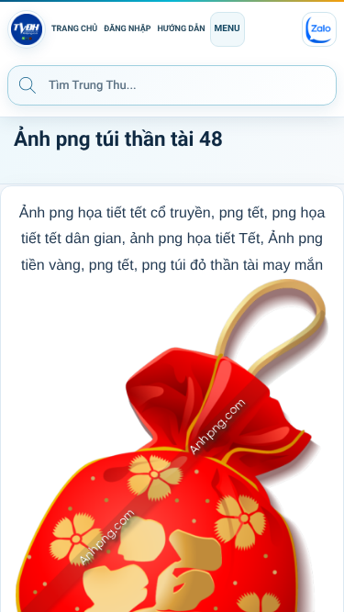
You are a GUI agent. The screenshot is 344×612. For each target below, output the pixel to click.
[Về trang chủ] (26, 29)
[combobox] (172, 85)
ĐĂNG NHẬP (127, 29)
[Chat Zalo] (319, 29)
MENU (227, 29)
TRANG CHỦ (74, 29)
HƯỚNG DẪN (181, 29)
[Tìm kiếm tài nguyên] (27, 84)
